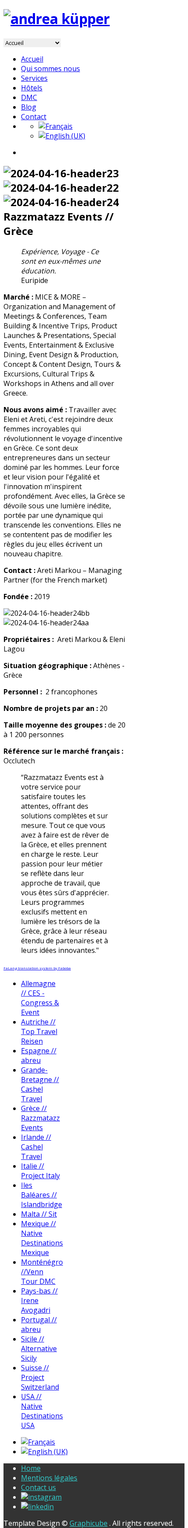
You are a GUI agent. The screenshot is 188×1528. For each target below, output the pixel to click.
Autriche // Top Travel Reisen (39, 1031)
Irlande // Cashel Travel (36, 1146)
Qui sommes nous (50, 68)
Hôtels (31, 88)
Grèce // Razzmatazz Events (40, 1118)
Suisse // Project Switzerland (40, 1377)
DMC (29, 97)
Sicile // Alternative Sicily (39, 1348)
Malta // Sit (39, 1214)
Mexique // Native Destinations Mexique (42, 1238)
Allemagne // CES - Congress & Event (40, 998)
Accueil (32, 59)
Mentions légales (49, 1478)
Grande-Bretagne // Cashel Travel (40, 1084)
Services (34, 78)
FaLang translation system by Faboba (37, 968)
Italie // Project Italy (40, 1170)
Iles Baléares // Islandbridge (41, 1194)
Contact (33, 116)
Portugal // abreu (39, 1324)
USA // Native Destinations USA (42, 1411)
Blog (28, 107)
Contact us (38, 1487)
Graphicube (89, 1523)
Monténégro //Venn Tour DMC (42, 1271)
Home (31, 1468)
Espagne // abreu (38, 1055)
